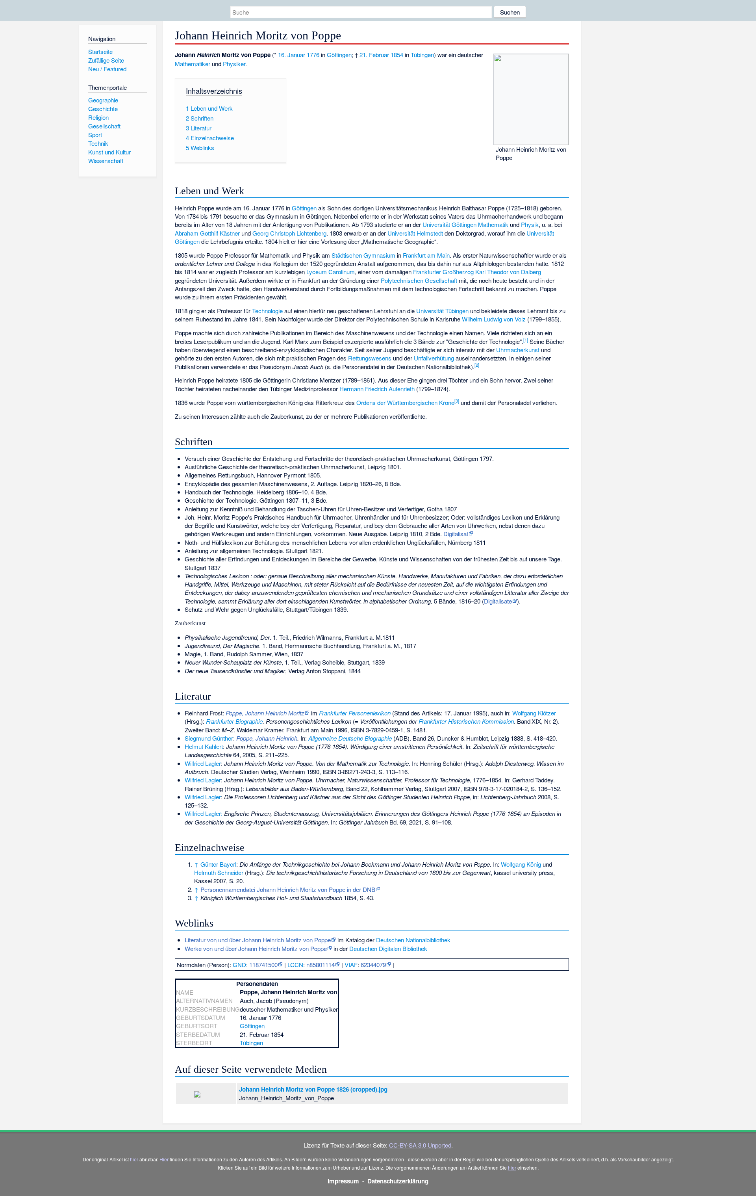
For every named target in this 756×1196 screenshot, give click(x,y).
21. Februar (374, 54)
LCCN (295, 964)
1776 (313, 54)
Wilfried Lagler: (203, 813)
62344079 (373, 964)
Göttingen (339, 54)
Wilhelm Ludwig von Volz (494, 319)
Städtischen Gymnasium (363, 255)
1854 (397, 54)
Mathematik (493, 224)
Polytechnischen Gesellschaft (419, 280)
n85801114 (320, 964)
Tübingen (422, 54)
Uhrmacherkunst (517, 349)
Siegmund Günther (209, 738)
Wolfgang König (521, 864)
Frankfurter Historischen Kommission (466, 721)
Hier (164, 1159)
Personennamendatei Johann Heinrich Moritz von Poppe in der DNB (287, 889)
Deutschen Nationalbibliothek (413, 940)
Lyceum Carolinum (330, 271)
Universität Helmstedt (415, 233)
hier (134, 1159)
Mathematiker (192, 63)
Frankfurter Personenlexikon (355, 713)
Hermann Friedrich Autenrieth (377, 388)
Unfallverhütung (434, 358)
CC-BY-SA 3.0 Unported (420, 1145)
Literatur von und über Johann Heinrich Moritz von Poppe (258, 940)
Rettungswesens (369, 358)
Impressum (343, 1181)
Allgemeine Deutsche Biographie (350, 738)
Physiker (234, 63)
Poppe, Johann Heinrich (266, 738)
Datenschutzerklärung (397, 1181)
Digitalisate (498, 601)
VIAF (351, 964)
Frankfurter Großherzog (443, 271)
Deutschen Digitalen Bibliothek (388, 948)
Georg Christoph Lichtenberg (289, 233)
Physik (530, 224)
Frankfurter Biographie (234, 721)
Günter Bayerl (218, 864)
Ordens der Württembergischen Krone (405, 402)
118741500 (263, 964)
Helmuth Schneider (218, 872)
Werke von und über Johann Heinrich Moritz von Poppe (256, 948)
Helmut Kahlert (204, 746)
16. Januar (291, 54)
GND (239, 964)
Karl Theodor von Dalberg (508, 271)
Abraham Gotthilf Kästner (207, 233)
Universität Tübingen (442, 310)
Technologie (267, 310)
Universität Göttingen (449, 224)
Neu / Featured (107, 69)
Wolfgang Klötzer (534, 713)
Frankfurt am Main (426, 255)
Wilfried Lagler (203, 763)
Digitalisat (455, 533)
